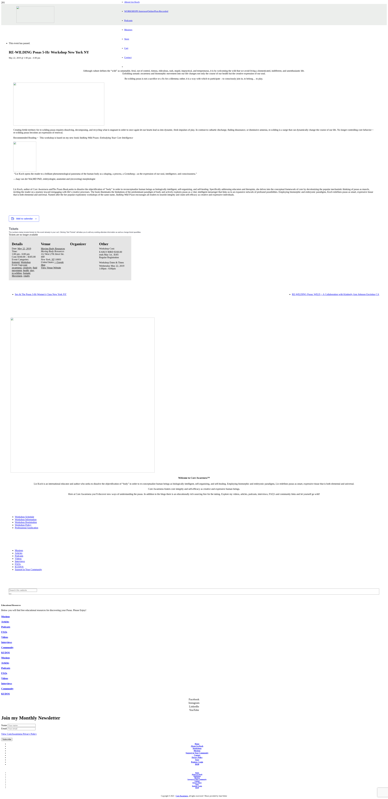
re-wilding (17, 273)
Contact (197, 755)
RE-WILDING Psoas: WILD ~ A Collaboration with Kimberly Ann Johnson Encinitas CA (335, 294)
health (26, 270)
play (32, 270)
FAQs (18, 564)
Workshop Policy (23, 525)
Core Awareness (182, 796)
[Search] (10, 593)
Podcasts (19, 556)
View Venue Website (51, 267)
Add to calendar (24, 218)
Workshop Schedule (24, 517)
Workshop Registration (26, 522)
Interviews (20, 561)
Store (197, 760)
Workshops (197, 748)
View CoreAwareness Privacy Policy (19, 734)
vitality (26, 276)
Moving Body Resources (53, 248)
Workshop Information (26, 519)
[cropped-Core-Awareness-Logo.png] (35, 22)
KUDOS (19, 566)
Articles (18, 553)
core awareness (19, 266)
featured (16, 262)
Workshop (26, 262)
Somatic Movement (21, 274)
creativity (27, 267)
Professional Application (26, 527)
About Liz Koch (197, 746)
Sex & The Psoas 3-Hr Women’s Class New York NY (41, 294)
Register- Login (197, 762)
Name (4, 725)
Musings (19, 550)
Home (197, 744)
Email (4, 728)
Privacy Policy (197, 757)
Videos (18, 558)
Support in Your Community (28, 569)
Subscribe (6, 739)
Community (7, 647)
